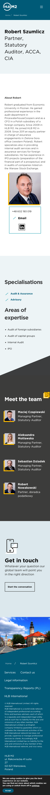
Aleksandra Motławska (26, 436)
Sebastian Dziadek (31, 461)
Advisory (16, 299)
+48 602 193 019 (21, 211)
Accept (8, 791)
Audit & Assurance (22, 293)
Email (22, 218)
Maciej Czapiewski (31, 412)
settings (35, 786)
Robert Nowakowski (27, 485)
